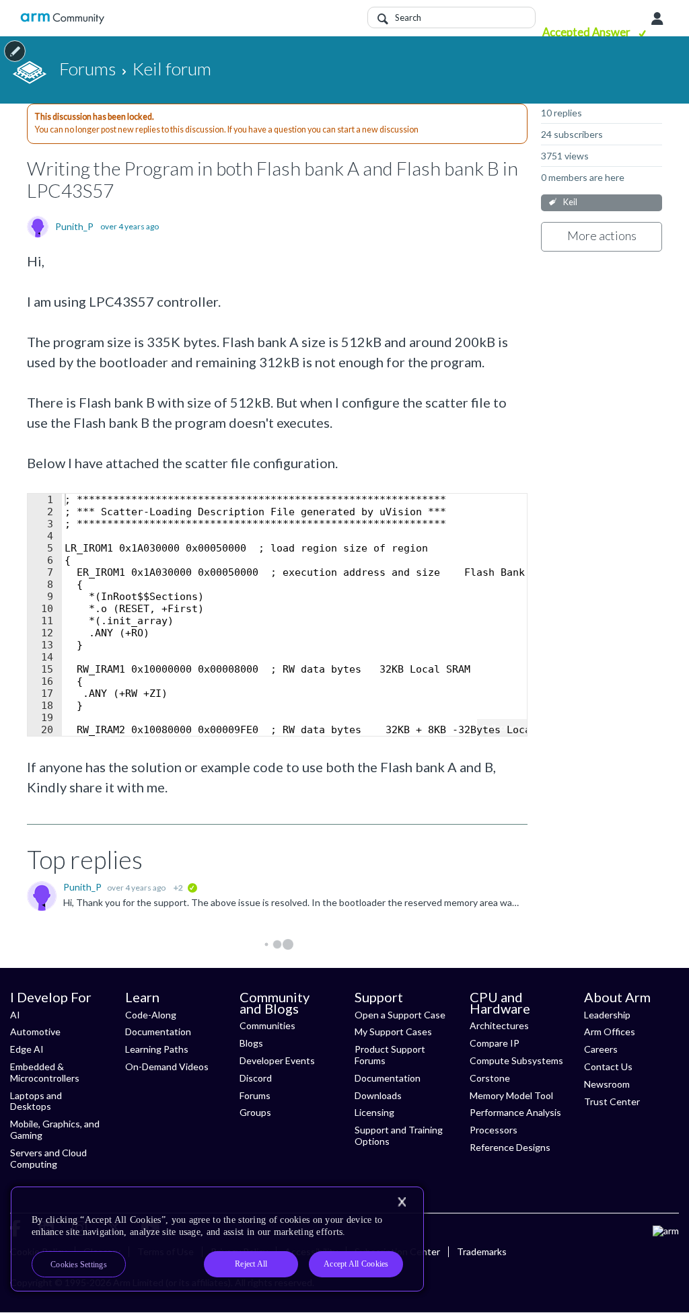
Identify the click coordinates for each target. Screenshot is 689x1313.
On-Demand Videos (167, 1066)
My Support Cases (393, 1031)
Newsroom (607, 1084)
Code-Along (150, 1014)
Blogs (251, 1043)
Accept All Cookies (356, 1264)
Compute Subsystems (516, 1060)
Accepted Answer (587, 32)
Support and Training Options (399, 1135)
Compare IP (494, 1043)
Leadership (607, 1014)
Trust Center (612, 1101)
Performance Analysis (515, 1112)
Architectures (499, 1025)
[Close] (401, 1202)
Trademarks (482, 1251)
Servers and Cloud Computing (48, 1158)
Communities (267, 1025)
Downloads (378, 1095)
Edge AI (27, 1049)
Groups (255, 1112)
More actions (602, 235)
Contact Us (608, 1066)
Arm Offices (609, 1031)
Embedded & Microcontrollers (44, 1072)
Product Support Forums (390, 1054)
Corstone (490, 1078)
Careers (601, 1049)
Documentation (158, 1031)
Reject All (251, 1264)
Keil (570, 202)
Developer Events (277, 1060)
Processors (493, 1129)
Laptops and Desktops (36, 1101)
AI (15, 1014)
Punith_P (74, 226)
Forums (255, 1095)
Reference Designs (510, 1147)
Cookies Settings (78, 1264)
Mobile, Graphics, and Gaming (55, 1129)
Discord (256, 1078)
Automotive (35, 1031)
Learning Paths (156, 1049)
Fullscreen (501, 727)
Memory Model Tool (511, 1095)
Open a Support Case (400, 1014)
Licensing (374, 1112)
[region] (217, 1239)
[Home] (62, 18)
